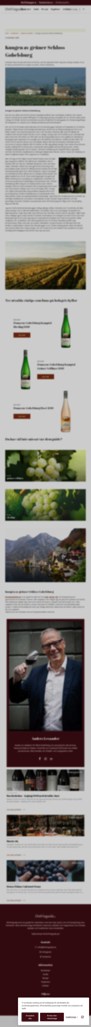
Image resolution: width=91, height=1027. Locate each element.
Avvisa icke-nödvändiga (52, 1017)
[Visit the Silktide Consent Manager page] (82, 1017)
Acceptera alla (30, 1017)
